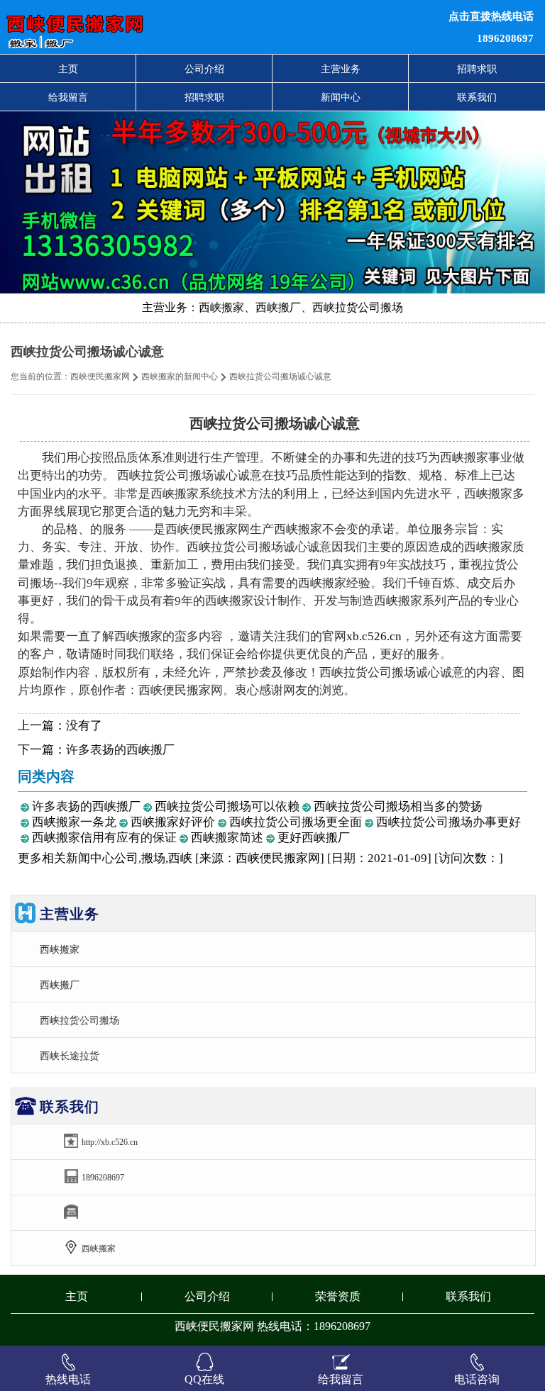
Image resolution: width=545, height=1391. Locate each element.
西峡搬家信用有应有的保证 (104, 837)
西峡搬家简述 (227, 837)
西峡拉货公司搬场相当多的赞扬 (398, 806)
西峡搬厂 (59, 984)
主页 (68, 68)
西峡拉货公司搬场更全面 (295, 822)
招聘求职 (477, 68)
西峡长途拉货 (69, 1055)
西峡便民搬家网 (100, 376)
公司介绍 (204, 68)
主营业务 (340, 68)
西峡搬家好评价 (173, 822)
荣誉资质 (337, 1296)
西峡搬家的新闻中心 (179, 376)
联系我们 (477, 97)
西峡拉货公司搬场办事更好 (448, 822)
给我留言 (68, 97)
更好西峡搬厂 (313, 837)
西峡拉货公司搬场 (79, 1020)
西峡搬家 (59, 949)
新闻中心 (340, 97)
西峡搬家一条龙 (74, 822)
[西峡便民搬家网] (166, 27)
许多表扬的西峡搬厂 (120, 749)
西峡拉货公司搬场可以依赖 (227, 806)
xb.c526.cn (374, 636)
